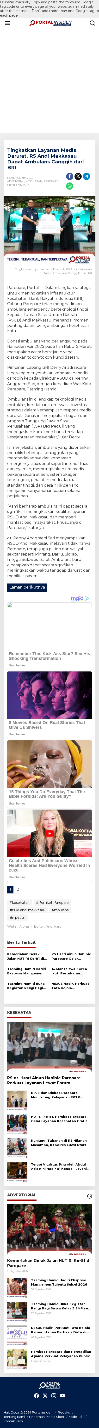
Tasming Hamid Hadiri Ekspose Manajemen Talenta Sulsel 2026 (26, 971)
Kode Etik (76, 1417)
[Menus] (7, 23)
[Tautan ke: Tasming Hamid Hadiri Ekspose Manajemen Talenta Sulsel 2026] (17, 1287)
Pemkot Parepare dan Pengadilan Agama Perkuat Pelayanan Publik (61, 1354)
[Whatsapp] (69, 186)
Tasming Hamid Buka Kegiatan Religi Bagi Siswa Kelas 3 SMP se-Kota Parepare (26, 986)
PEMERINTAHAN (18, 184)
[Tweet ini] (78, 176)
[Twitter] (45, 1396)
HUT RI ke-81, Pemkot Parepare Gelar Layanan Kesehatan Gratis (59, 1119)
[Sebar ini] (69, 176)
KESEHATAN (33, 181)
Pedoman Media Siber (46, 1417)
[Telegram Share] (86, 176)
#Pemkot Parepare (52, 902)
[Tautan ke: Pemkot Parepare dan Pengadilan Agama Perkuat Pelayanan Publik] (17, 1359)
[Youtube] (62, 1396)
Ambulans (60, 910)
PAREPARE (50, 181)
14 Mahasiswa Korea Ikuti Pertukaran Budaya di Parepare (69, 971)
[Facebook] (36, 1396)
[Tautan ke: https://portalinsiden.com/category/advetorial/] (90, 1196)
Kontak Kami (14, 1421)
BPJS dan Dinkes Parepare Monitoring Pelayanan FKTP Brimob (55, 1095)
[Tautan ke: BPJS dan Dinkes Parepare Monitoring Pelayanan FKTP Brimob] (17, 1100)
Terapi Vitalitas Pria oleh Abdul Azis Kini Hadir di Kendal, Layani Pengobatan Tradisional (59, 1166)
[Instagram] (54, 1396)
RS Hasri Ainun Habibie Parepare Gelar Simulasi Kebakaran (71, 956)
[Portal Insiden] (50, 23)
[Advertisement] (49, 80)
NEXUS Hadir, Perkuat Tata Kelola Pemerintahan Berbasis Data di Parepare (70, 986)
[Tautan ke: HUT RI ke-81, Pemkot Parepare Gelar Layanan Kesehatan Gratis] (17, 1124)
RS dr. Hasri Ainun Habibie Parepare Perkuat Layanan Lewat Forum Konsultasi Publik (44, 1081)
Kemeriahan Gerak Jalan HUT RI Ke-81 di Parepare (25, 956)
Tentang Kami (14, 1417)
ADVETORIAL (15, 181)
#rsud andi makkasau (27, 910)
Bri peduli (17, 917)
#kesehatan (20, 902)
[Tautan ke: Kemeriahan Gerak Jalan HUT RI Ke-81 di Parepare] (49, 1229)
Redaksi (64, 1412)
